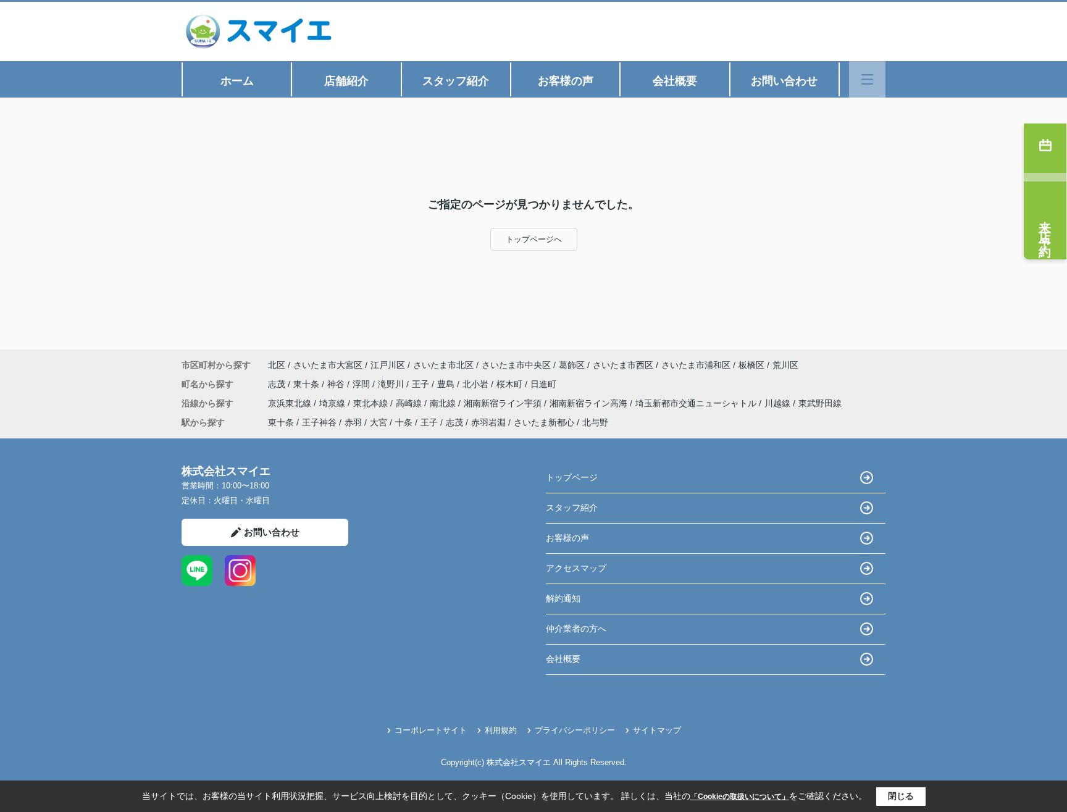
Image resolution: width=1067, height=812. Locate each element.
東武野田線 (820, 403)
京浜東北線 (291, 403)
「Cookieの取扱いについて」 (739, 796)
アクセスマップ (576, 568)
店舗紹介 (346, 81)
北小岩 (476, 384)
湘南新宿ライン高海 (590, 403)
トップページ (572, 477)
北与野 (595, 422)
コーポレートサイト (431, 730)
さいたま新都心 (544, 422)
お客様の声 (565, 81)
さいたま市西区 (623, 365)
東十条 (307, 384)
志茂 (278, 384)
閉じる (901, 796)
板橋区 (751, 365)
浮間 (362, 384)
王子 (422, 384)
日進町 (543, 384)
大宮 (378, 422)
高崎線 (410, 403)
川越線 (778, 403)
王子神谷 (319, 422)
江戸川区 (387, 365)
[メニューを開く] (867, 79)
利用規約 (501, 730)
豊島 (447, 384)
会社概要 (675, 81)
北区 (276, 365)
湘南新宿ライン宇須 (504, 403)
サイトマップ (657, 730)
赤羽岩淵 (488, 422)
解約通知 (563, 598)
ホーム (237, 81)
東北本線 (371, 403)
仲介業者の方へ (576, 629)
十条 (403, 422)
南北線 (444, 403)
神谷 (337, 384)
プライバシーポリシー (575, 730)
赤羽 (353, 422)
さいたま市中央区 (516, 365)
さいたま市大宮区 (327, 365)
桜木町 (510, 384)
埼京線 (333, 403)
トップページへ (534, 239)
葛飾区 (572, 365)
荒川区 (785, 365)
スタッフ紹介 (455, 81)
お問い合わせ (784, 81)
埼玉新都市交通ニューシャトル (697, 403)
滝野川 (392, 384)
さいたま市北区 (443, 365)
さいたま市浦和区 (695, 365)
